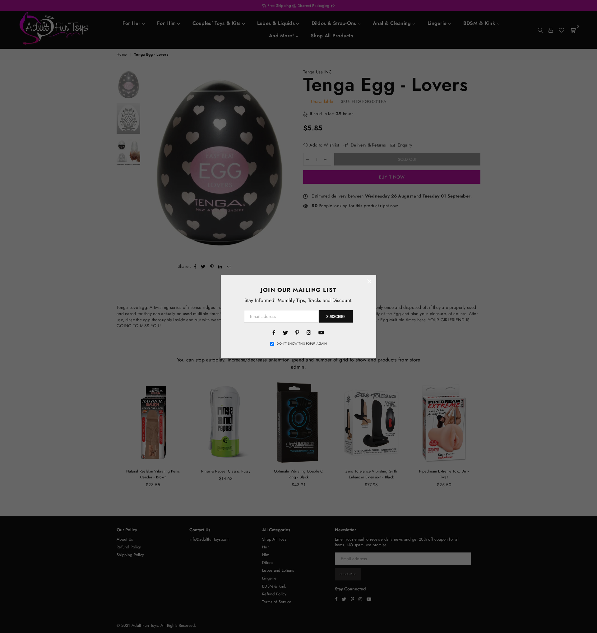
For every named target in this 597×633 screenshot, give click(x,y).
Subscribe (335, 316)
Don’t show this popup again (302, 344)
